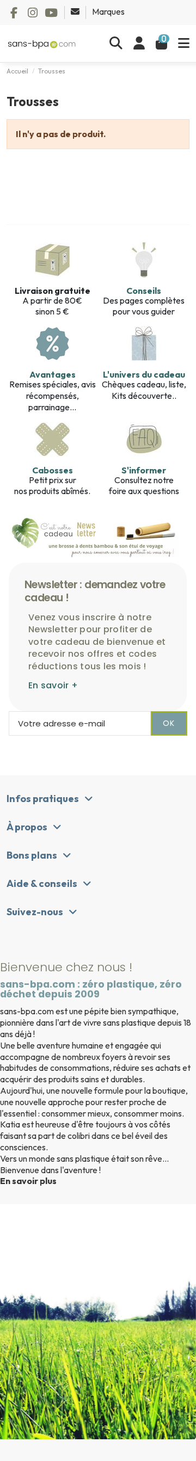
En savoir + (53, 685)
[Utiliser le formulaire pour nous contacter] (76, 11)
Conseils (143, 290)
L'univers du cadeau (144, 374)
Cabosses (52, 470)
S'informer (143, 470)
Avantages (52, 374)
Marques (108, 11)
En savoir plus (28, 1180)
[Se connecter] (139, 43)
